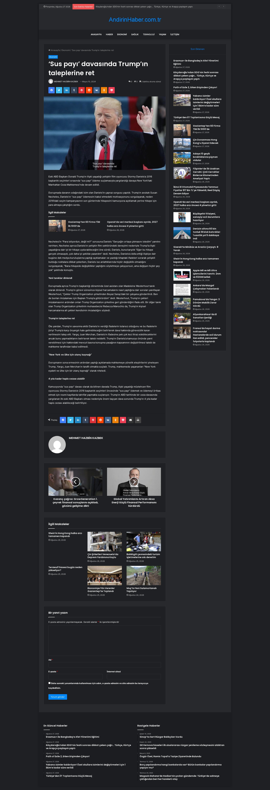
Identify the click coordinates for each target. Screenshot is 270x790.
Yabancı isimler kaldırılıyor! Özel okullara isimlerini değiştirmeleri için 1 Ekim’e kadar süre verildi (207, 102)
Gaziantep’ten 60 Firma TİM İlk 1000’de (206, 127)
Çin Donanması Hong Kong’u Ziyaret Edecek (205, 141)
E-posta (53, 671)
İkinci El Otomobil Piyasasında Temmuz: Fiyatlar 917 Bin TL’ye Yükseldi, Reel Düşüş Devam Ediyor (196, 190)
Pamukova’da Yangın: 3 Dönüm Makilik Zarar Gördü (206, 302)
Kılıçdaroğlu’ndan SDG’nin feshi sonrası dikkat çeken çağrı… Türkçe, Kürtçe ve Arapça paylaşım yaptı (195, 76)
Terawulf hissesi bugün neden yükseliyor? (65, 569)
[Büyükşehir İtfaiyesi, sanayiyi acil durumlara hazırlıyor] (182, 217)
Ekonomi (122, 34)
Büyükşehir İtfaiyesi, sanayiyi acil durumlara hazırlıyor (206, 217)
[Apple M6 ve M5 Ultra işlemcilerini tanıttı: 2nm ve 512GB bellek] (182, 275)
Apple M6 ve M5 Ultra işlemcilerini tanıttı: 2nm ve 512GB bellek (207, 274)
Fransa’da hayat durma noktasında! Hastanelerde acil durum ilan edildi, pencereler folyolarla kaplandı (207, 335)
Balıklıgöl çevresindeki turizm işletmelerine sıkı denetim (143, 556)
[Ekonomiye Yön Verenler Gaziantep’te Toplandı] (105, 575)
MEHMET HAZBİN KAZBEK (66, 81)
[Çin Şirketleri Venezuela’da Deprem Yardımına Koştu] (105, 541)
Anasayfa (96, 34)
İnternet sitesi (114, 671)
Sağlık (135, 34)
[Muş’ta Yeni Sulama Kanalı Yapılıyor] (144, 575)
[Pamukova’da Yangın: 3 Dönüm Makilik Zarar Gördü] (182, 303)
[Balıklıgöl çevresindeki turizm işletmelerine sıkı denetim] (144, 541)
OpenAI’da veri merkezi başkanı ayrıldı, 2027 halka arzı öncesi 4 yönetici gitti (195, 203)
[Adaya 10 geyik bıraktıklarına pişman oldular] (182, 158)
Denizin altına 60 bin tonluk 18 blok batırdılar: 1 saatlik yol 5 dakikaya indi (207, 233)
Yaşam (162, 34)
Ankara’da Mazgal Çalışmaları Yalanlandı (206, 287)
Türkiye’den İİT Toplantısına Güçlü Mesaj (196, 117)
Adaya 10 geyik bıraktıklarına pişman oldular (205, 157)
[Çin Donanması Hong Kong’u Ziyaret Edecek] (182, 144)
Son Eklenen (198, 49)
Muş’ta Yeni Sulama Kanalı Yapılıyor (142, 590)
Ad (50, 660)
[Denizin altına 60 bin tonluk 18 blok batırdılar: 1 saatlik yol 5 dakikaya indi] (182, 233)
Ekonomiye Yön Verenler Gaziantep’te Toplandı (101, 590)
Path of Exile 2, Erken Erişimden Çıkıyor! (115, 6)
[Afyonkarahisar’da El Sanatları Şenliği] (182, 319)
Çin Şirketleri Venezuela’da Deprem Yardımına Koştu (103, 556)
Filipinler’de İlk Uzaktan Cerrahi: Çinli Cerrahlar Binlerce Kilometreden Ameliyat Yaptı (206, 173)
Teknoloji (149, 34)
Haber (109, 34)
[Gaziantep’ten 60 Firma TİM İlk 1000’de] (57, 226)
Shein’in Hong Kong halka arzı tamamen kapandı (65, 535)
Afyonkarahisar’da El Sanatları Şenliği (205, 316)
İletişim (174, 34)
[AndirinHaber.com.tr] (135, 19)
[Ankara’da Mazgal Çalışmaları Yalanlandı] (182, 290)
